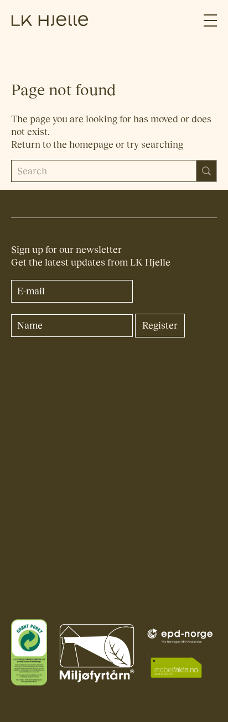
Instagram (33, 375)
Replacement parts (51, 432)
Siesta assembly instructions (72, 543)
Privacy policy (40, 590)
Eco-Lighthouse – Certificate (71, 479)
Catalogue (32, 417)
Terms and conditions (57, 574)
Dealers (27, 463)
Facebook (31, 358)
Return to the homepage (62, 144)
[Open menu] (210, 20)
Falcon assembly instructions (73, 559)
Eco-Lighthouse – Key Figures (74, 494)
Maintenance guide (52, 527)
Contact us (33, 448)
